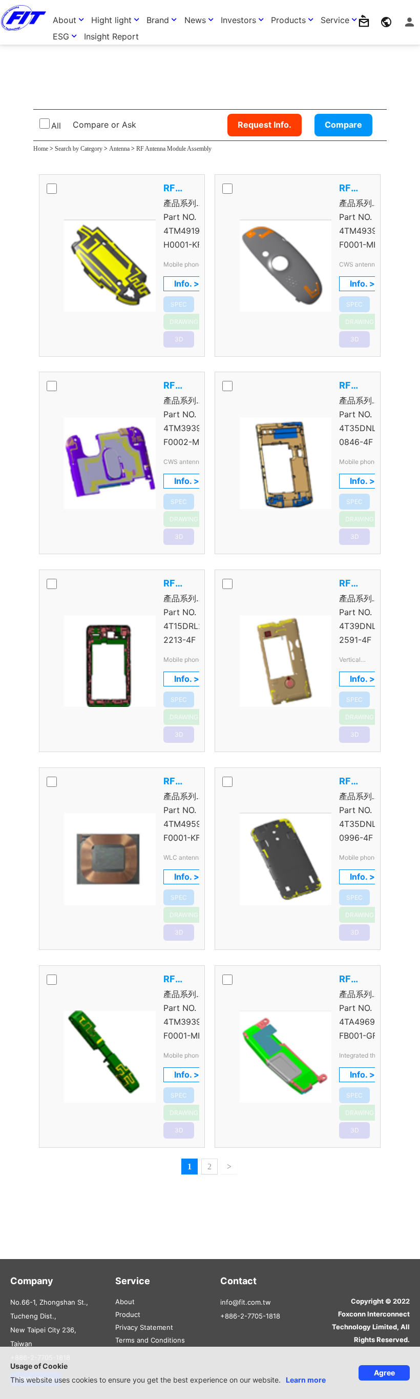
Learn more (306, 1379)
